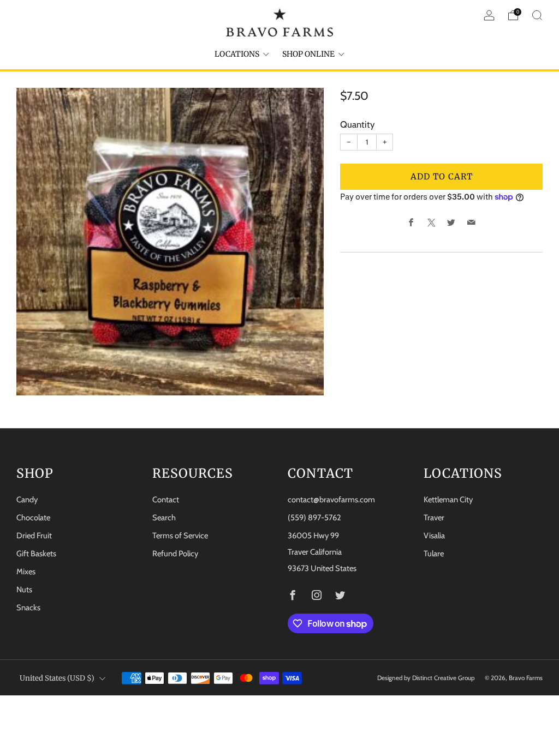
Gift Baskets (36, 553)
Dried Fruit (34, 535)
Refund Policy (175, 553)
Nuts (24, 589)
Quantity (357, 124)
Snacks (28, 607)
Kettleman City (448, 499)
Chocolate (33, 517)
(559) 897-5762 (314, 517)
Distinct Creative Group (443, 678)
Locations (237, 54)
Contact (165, 499)
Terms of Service (180, 535)
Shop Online (308, 54)
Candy (27, 499)
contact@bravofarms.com (331, 499)
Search (164, 517)
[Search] (537, 15)
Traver (434, 517)
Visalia (434, 535)
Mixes (25, 571)
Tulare (434, 553)
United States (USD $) (57, 678)
